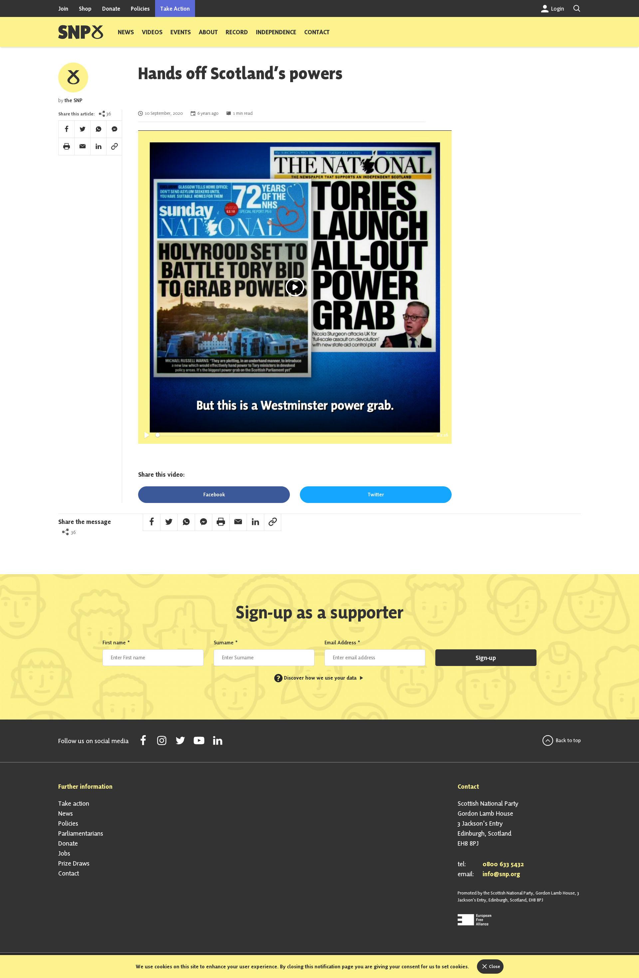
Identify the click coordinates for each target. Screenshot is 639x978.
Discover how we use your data (317, 677)
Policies (140, 8)
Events (180, 32)
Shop (85, 8)
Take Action (175, 8)
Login (557, 8)
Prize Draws (74, 863)
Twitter (376, 494)
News (126, 32)
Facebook (214, 494)
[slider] (294, 435)
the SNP (73, 100)
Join (63, 8)
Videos (152, 32)
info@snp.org (501, 874)
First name (116, 642)
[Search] (577, 8)
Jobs (64, 853)
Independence (276, 32)
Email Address (342, 642)
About (208, 32)
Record (237, 32)
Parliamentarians (80, 833)
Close (494, 966)
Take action (73, 803)
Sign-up (486, 657)
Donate (111, 8)
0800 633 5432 (503, 864)
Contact (316, 32)
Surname (226, 642)
